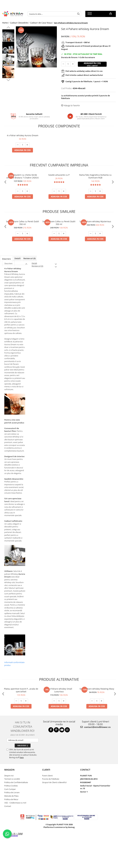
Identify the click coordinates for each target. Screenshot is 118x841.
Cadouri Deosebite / (20, 22)
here (22, 757)
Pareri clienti (47, 775)
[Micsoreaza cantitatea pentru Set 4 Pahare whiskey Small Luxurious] (54, 701)
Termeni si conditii (12, 779)
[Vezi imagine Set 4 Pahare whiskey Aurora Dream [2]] (8, 60)
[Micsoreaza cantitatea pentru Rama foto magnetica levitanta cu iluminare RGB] (90, 191)
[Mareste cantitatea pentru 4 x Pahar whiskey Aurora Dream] (27, 145)
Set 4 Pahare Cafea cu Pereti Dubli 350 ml (58, 223)
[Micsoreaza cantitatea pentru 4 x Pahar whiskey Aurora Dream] (18, 145)
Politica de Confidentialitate (16, 782)
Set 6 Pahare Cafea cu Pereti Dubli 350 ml (22, 223)
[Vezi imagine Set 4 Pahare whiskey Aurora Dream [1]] (8, 48)
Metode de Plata (11, 796)
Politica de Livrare (11, 792)
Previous (8, 27)
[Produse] (90, 14)
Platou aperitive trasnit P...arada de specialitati (21, 690)
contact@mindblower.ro (97, 727)
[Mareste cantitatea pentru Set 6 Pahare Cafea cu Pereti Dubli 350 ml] (27, 233)
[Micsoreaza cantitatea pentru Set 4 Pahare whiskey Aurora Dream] (63, 64)
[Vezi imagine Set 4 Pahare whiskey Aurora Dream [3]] (8, 72)
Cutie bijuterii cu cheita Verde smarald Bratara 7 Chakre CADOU (22, 176)
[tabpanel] (36, 46)
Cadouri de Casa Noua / (42, 22)
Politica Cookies (11, 785)
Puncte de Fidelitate (50, 779)
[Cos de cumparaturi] (110, 14)
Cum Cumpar (10, 789)
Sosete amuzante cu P (59, 175)
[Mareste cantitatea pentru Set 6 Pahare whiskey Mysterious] (100, 233)
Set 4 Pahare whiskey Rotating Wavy (97, 688)
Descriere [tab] (6, 259)
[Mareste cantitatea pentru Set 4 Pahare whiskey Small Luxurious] (64, 701)
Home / (6, 22)
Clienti (46, 769)
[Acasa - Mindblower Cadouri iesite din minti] (12, 14)
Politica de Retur (11, 799)
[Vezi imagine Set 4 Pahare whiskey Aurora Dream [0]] (8, 35)
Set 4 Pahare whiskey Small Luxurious (59, 690)
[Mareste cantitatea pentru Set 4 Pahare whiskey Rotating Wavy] (101, 701)
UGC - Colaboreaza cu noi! (15, 802)
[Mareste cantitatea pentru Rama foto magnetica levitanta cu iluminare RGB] (100, 191)
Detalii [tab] (18, 258)
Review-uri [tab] (29, 258)
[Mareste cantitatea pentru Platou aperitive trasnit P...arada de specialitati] (26, 701)
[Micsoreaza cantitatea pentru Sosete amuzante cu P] (54, 191)
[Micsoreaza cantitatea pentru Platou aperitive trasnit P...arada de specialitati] (16, 701)
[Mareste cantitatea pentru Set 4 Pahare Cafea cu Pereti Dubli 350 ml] (64, 233)
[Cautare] (78, 14)
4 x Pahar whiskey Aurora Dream (22, 135)
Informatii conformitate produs (14, 663)
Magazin (9, 769)
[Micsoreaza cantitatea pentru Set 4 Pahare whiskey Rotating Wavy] (92, 701)
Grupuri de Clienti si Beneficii (54, 782)
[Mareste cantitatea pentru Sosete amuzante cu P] (64, 191)
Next (8, 79)
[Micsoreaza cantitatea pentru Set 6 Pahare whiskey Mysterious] (90, 233)
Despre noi (9, 775)
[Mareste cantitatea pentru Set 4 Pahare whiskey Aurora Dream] (73, 64)
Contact (7, 806)
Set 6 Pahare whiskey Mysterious (95, 221)
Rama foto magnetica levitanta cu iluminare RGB (95, 176)
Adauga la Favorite (71, 105)
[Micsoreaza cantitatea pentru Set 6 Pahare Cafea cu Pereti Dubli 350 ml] (18, 233)
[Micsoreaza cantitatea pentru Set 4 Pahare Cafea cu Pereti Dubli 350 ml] (54, 233)
